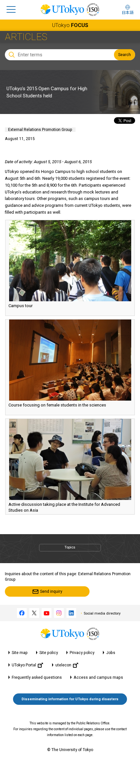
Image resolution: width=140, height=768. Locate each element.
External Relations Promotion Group (40, 129)
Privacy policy (82, 653)
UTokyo (70, 25)
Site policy (48, 653)
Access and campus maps (98, 677)
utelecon (63, 665)
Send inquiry (51, 591)
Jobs (110, 653)
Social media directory (102, 613)
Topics (69, 547)
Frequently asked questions (37, 677)
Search (124, 54)
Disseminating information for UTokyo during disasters (70, 699)
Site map (20, 653)
